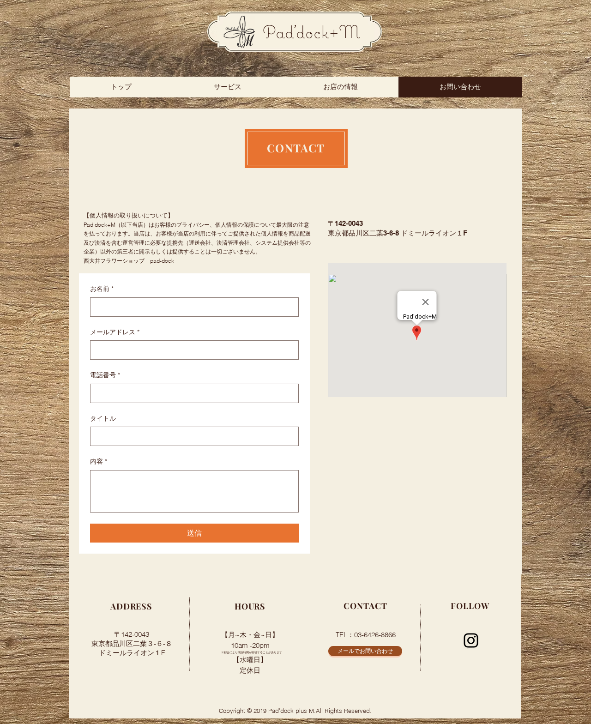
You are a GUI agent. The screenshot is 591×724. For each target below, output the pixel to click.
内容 (98, 461)
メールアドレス (114, 332)
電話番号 (105, 375)
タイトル (103, 418)
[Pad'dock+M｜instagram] (471, 640)
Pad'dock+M (311, 31)
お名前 (102, 288)
